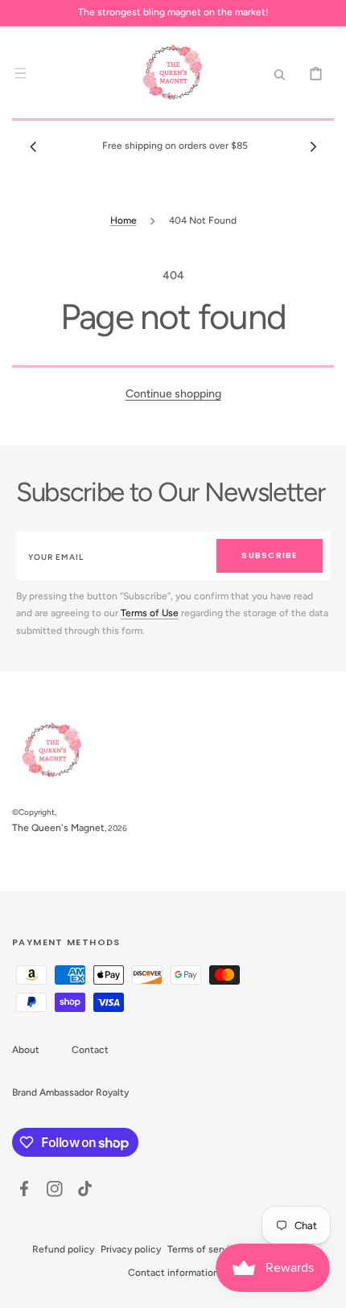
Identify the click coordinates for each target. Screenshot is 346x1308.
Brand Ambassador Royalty (70, 1092)
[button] (20, 73)
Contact (90, 1049)
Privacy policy (131, 1249)
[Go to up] (325, 1287)
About (25, 1049)
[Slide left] (33, 146)
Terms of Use (150, 613)
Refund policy (63, 1249)
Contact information (173, 1272)
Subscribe (269, 555)
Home (123, 220)
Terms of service (204, 1249)
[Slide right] (313, 146)
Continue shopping (173, 394)
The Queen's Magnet (58, 827)
